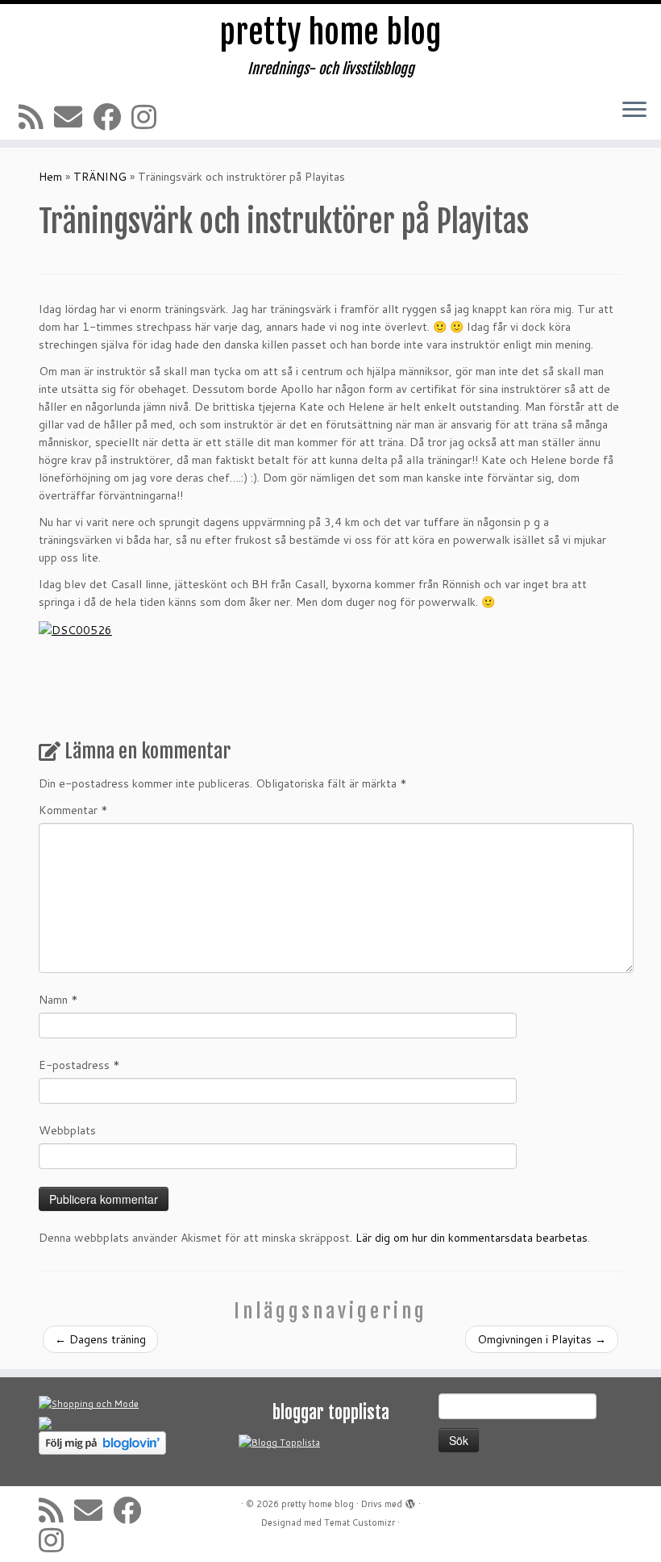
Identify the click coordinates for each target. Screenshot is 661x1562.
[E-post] (73, 116)
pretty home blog (330, 32)
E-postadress (79, 1065)
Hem (50, 177)
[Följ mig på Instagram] (149, 116)
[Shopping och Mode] (89, 1403)
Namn (58, 1000)
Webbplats (67, 1130)
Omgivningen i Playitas (541, 1339)
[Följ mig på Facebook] (112, 116)
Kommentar (73, 810)
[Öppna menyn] (634, 110)
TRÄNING (100, 177)
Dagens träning (100, 1339)
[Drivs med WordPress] (410, 1500)
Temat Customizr (359, 1522)
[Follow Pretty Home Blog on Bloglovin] (102, 1441)
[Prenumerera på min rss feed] (36, 116)
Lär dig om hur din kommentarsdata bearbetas (471, 1238)
